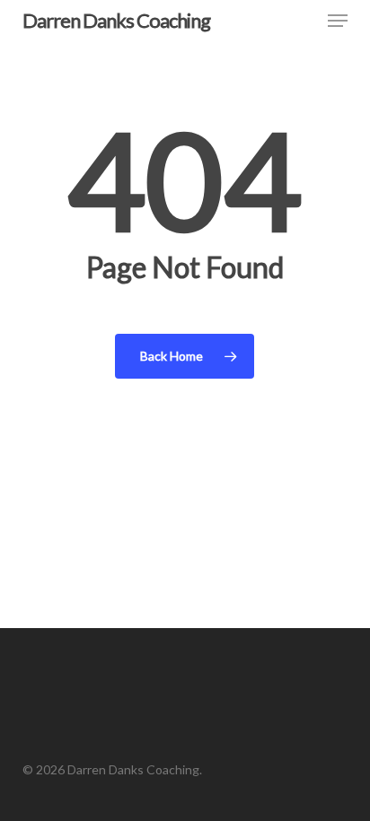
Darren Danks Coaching (116, 21)
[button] (338, 21)
